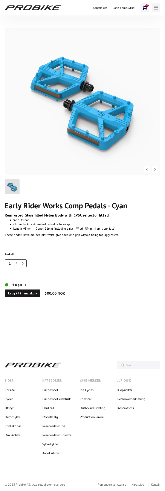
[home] (33, 7)
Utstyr (9, 408)
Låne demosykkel (124, 8)
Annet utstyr (51, 453)
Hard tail (48, 408)
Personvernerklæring (131, 399)
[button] (156, 7)
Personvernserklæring (112, 484)
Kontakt (155, 484)
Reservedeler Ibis (53, 426)
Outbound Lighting (92, 408)
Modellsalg (50, 417)
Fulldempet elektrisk (56, 399)
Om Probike (12, 435)
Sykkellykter (50, 444)
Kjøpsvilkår (124, 390)
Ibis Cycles (87, 390)
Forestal (86, 399)
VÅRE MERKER (90, 380)
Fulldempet (50, 390)
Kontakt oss (100, 8)
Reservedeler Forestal (57, 435)
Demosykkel (13, 417)
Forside (10, 390)
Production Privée (92, 417)
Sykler (9, 399)
